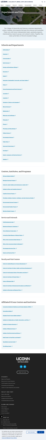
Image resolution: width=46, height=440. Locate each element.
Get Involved (4, 406)
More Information (31, 432)
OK (40, 432)
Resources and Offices (6, 396)
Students (20, 5)
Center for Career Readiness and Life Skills (10, 387)
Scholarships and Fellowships (7, 385)
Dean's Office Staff (5, 394)
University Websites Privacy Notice (9, 438)
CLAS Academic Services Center (8, 383)
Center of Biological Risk (8, 281)
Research (15, 5)
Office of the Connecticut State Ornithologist (12, 244)
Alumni (34, 5)
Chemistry (5, 54)
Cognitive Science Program (9, 193)
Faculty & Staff (28, 5)
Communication (6, 58)
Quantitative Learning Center (9, 342)
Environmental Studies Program (10, 206)
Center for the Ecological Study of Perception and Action (15, 272)
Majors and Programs (5, 379)
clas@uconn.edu (6, 422)
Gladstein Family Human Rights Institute (11, 315)
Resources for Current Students (8, 381)
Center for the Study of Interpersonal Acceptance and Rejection (16, 285)
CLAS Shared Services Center (7, 400)
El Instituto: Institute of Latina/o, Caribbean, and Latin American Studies (18, 198)
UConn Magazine (5, 408)
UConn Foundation (5, 413)
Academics (8, 5)
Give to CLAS (22, 372)
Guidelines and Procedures (7, 398)
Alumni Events (4, 411)
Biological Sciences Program (9, 180)
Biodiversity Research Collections (10, 226)
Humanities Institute (7, 311)
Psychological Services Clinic (9, 248)
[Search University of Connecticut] (42, 2)
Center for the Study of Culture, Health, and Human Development (17, 268)
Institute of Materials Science (9, 328)
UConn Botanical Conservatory (10, 231)
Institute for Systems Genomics (9, 324)
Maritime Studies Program (9, 211)
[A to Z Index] (45, 2)
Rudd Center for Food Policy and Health (11, 337)
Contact (40, 5)
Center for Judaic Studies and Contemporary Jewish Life (15, 185)
